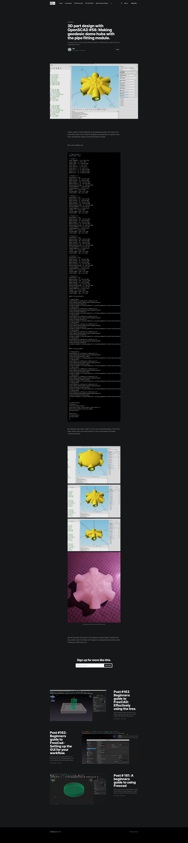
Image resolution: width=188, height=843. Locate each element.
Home (61, 3)
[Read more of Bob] (70, 49)
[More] (111, 3)
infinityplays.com (53, 831)
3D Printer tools (78, 3)
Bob (73, 48)
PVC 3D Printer (89, 3)
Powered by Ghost (133, 831)
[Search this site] (121, 3)
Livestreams (68, 3)
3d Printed (70, 22)
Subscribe (134, 3)
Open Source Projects (102, 3)
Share (117, 49)
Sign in (126, 3)
